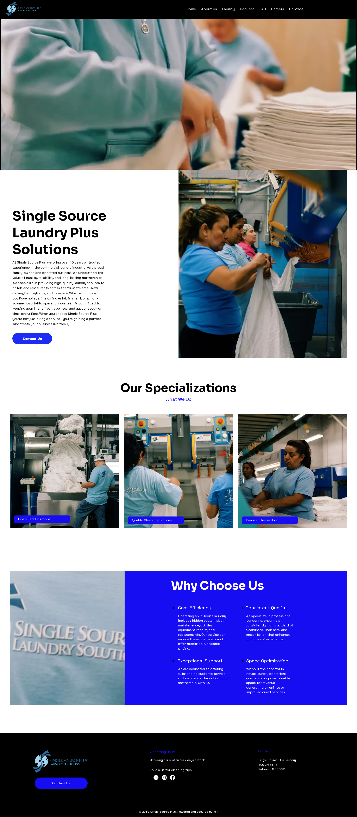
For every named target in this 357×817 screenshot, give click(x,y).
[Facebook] (172, 777)
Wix (215, 811)
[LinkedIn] (156, 777)
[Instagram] (164, 777)
